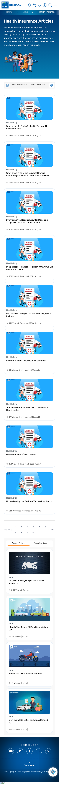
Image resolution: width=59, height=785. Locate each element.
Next (51, 85)
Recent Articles (40, 543)
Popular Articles (18, 543)
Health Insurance (19, 85)
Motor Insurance (38, 85)
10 (33, 532)
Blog (25, 11)
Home (9, 11)
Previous (7, 85)
